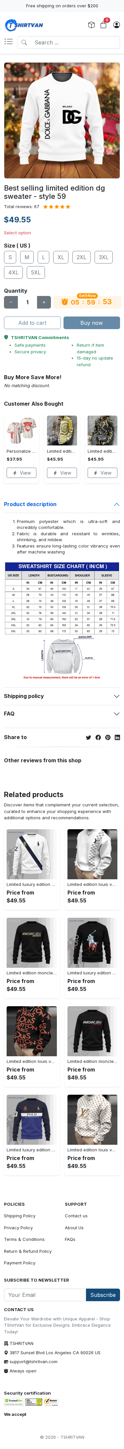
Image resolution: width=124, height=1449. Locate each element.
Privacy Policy (18, 1227)
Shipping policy (24, 696)
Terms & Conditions (24, 1239)
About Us (74, 1227)
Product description (30, 504)
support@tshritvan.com (34, 1361)
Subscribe (103, 1295)
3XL (103, 257)
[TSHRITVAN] (24, 25)
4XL (13, 272)
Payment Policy (19, 1262)
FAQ (9, 713)
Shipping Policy (19, 1215)
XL (61, 257)
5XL (36, 272)
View (25, 473)
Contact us (76, 1215)
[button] (10, 42)
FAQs (70, 1239)
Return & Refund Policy (28, 1251)
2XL (81, 257)
